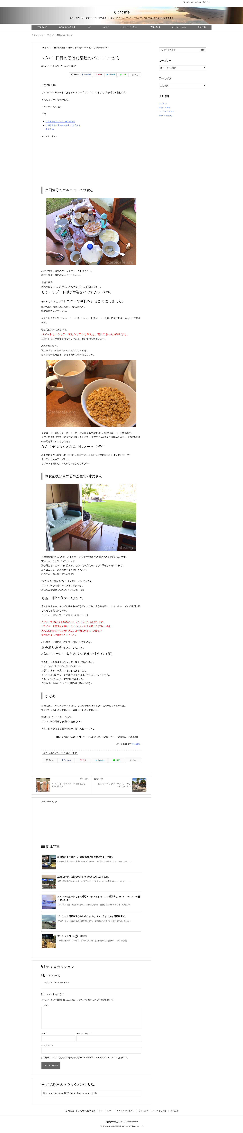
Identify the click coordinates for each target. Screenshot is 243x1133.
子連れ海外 (60, 47)
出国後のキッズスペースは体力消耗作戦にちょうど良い (85, 856)
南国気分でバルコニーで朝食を (60, 121)
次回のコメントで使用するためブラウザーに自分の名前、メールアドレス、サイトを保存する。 (86, 1057)
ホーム (47, 47)
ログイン (163, 103)
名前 (44, 1033)
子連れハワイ (108, 737)
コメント (45, 1005)
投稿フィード (165, 107)
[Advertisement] (91, 158)
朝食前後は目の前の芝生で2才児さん (63, 125)
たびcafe (135, 744)
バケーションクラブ (91, 737)
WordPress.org (165, 115)
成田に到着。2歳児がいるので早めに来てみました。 (84, 876)
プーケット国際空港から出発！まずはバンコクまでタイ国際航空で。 (92, 916)
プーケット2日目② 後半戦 (72, 936)
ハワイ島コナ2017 (78, 47)
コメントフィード (167, 111)
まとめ (50, 129)
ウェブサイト (47, 1045)
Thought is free (136, 1126)
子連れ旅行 (121, 737)
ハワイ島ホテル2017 (100, 47)
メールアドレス (84, 1033)
